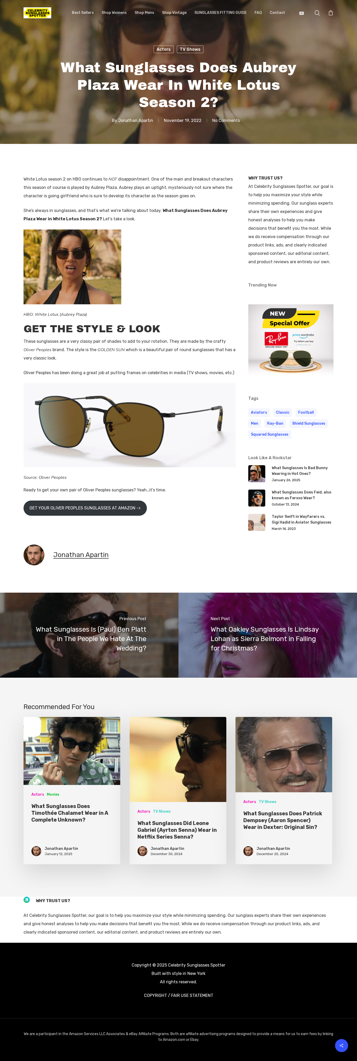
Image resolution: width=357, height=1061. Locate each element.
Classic (282, 412)
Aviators (259, 412)
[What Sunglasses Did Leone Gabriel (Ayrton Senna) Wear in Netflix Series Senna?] (178, 790)
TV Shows (190, 49)
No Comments (226, 120)
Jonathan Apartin (135, 120)
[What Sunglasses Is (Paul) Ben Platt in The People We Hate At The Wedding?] (89, 635)
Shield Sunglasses (308, 423)
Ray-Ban (275, 423)
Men (254, 423)
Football (306, 412)
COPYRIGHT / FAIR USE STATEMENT (178, 995)
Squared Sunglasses (270, 434)
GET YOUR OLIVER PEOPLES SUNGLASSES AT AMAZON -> (85, 508)
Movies (53, 794)
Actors (164, 49)
